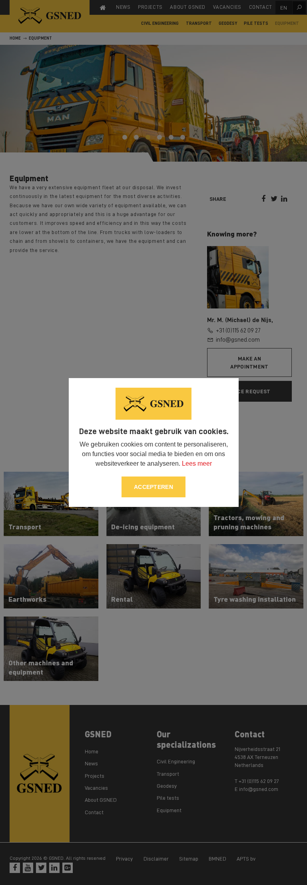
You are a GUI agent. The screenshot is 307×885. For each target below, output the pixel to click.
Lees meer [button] (197, 463)
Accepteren (153, 487)
